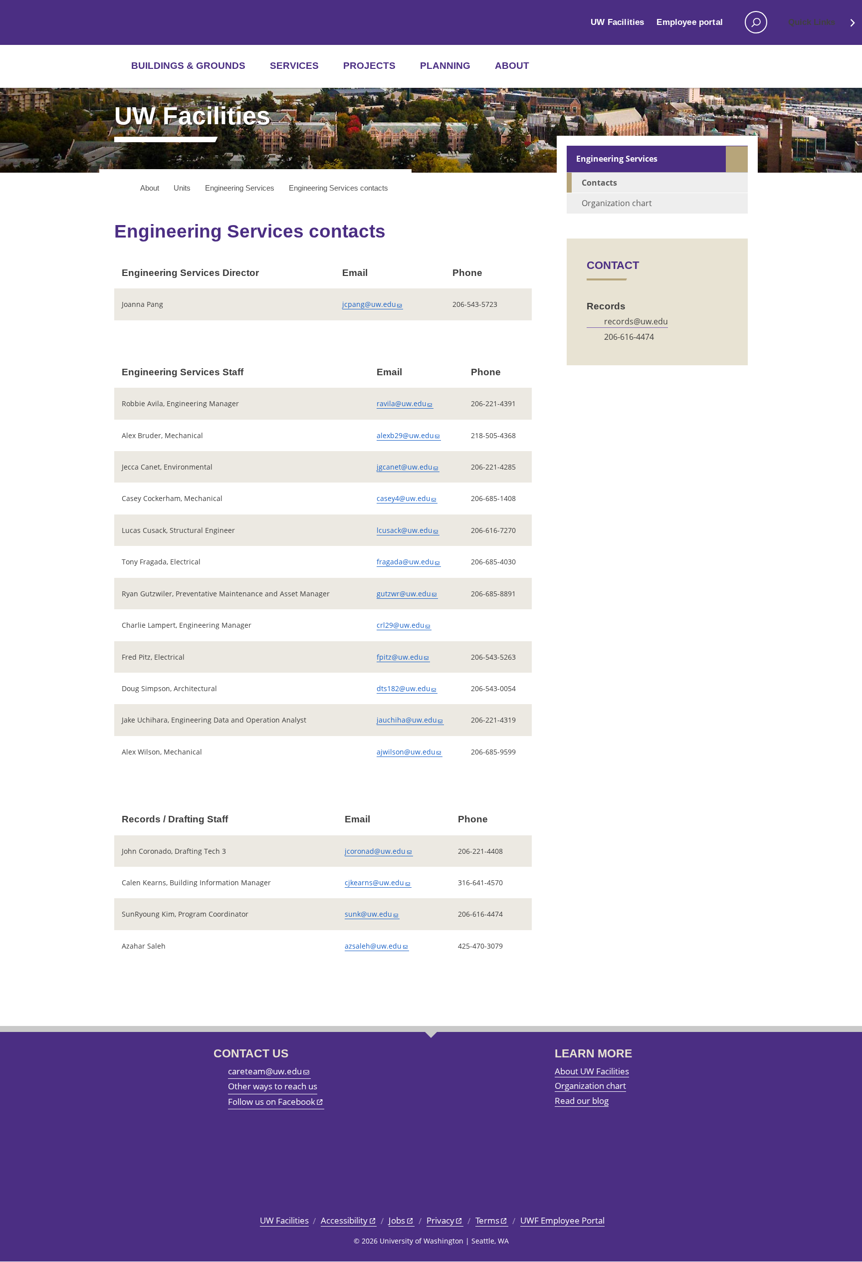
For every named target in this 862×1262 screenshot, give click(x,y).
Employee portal (689, 22)
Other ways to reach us (272, 1086)
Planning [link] (445, 65)
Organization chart (617, 203)
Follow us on (271, 1101)
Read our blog (582, 1100)
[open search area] (756, 22)
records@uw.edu (636, 321)
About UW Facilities (592, 1071)
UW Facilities (617, 22)
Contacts (599, 182)
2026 (370, 1241)
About (512, 65)
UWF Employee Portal (562, 1220)
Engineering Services (239, 188)
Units (182, 188)
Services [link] (294, 65)
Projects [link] (369, 65)
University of (147, 22)
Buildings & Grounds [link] (188, 65)
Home (120, 188)
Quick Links (811, 22)
